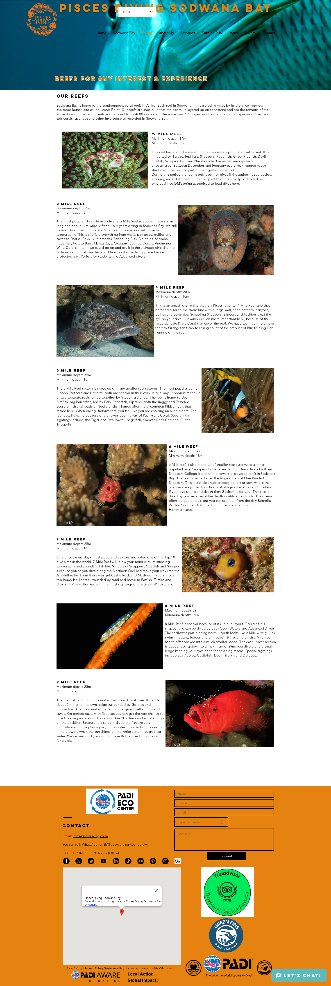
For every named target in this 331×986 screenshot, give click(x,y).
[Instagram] (165, 861)
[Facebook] (66, 861)
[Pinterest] (153, 861)
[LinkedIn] (116, 861)
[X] (78, 861)
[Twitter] (91, 861)
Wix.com (165, 968)
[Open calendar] (221, 822)
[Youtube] (103, 861)
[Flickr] (140, 861)
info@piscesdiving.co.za (90, 836)
